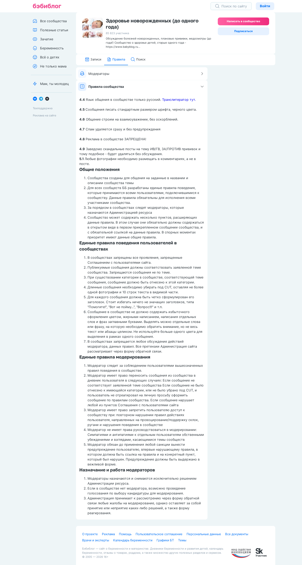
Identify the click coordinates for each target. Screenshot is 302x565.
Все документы (236, 534)
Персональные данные (204, 534)
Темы (182, 540)
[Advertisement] (244, 129)
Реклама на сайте (44, 115)
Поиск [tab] (140, 59)
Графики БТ (165, 540)
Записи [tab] (95, 59)
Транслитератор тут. (179, 99)
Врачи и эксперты (95, 540)
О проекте (90, 534)
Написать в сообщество (243, 21)
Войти (265, 6)
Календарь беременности (132, 540)
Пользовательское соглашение (159, 534)
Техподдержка (42, 108)
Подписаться (243, 31)
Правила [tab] (118, 59)
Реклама (108, 534)
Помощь (125, 534)
